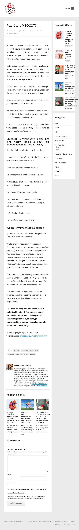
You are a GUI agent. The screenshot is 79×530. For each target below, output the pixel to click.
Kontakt (72, 521)
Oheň (58, 149)
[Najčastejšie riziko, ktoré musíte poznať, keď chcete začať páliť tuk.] (59, 69)
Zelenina (57, 176)
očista (31, 350)
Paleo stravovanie (61, 136)
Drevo (58, 147)
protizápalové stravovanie (15, 354)
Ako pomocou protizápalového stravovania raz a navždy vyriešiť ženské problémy (42, 417)
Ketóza (57, 128)
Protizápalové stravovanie (63, 154)
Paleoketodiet (59, 141)
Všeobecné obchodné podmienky (39, 521)
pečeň (37, 350)
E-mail (9, 479)
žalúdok (26, 354)
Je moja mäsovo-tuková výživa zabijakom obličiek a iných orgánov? (12, 417)
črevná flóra (24, 350)
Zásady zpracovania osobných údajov (31, 498)
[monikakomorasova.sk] (10, 8)
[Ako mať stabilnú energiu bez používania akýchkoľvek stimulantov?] (27, 404)
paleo (56, 132)
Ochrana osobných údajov (60, 521)
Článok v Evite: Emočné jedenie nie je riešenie (68, 55)
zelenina (32, 354)
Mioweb (72, 525)
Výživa (57, 167)
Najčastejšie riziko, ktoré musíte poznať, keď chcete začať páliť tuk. (70, 71)
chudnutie (16, 350)
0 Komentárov (13, 33)
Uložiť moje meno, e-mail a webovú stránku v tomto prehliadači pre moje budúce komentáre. (27, 491)
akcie (56, 123)
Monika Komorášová (26, 31)
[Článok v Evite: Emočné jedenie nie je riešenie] (59, 54)
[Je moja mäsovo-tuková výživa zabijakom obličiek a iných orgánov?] (12, 404)
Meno (9, 474)
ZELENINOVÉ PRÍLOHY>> (39, 384)
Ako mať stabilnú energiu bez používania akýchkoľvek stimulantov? (26, 417)
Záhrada (57, 171)
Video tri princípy (60, 163)
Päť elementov (60, 145)
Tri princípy (58, 158)
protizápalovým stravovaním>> (33, 336)
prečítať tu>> (43, 386)
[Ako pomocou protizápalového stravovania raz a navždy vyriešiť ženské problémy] (42, 404)
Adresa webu (11, 483)
